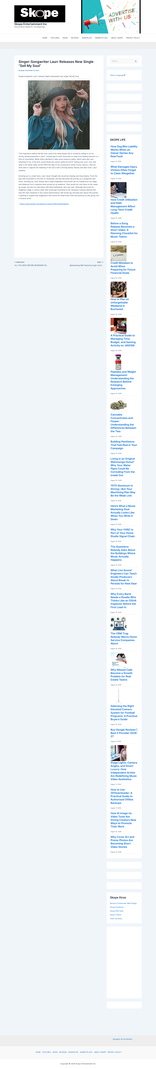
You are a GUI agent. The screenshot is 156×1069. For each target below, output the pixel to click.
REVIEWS (63, 1052)
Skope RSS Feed (116, 911)
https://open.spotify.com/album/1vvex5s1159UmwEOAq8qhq (44, 204)
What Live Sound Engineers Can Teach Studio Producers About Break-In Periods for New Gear (124, 577)
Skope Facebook (117, 907)
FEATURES (46, 1052)
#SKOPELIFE (73, 1052)
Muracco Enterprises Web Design (123, 903)
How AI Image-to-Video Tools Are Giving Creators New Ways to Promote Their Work (123, 820)
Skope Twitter (115, 915)
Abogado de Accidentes (122, 1039)
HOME (38, 1052)
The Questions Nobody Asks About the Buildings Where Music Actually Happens (123, 553)
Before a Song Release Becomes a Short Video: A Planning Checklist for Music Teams (124, 230)
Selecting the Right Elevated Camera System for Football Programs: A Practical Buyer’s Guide (124, 712)
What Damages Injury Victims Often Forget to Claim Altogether (124, 170)
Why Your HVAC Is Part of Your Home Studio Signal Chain (123, 533)
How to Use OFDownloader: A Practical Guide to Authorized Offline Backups (122, 796)
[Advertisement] (126, 962)
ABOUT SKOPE (100, 1052)
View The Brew (116, 918)
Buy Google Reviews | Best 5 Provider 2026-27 (124, 733)
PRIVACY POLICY (114, 1052)
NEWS (55, 1052)
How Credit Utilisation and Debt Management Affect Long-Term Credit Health (124, 206)
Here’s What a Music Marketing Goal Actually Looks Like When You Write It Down (123, 512)
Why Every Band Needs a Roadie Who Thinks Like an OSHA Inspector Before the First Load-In (123, 600)
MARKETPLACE (86, 1052)
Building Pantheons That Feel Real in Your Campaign (124, 445)
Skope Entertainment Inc (30, 24)
